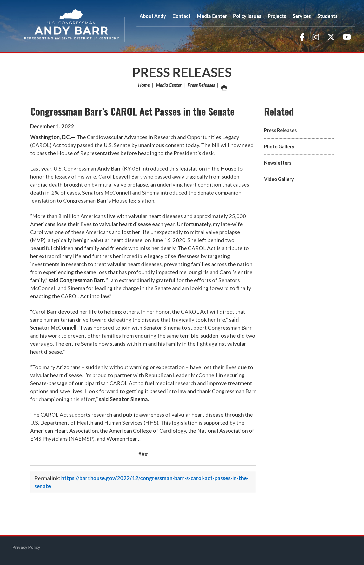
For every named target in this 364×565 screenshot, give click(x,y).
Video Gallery (279, 179)
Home (144, 85)
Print (224, 85)
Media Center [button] (212, 16)
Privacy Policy (26, 547)
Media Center (168, 85)
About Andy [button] (153, 16)
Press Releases (182, 72)
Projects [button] (277, 16)
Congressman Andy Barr (71, 26)
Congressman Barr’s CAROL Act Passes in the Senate (132, 111)
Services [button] (302, 16)
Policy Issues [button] (247, 16)
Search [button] (348, 16)
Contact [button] (181, 16)
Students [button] (327, 16)
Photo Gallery (279, 146)
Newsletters (278, 163)
